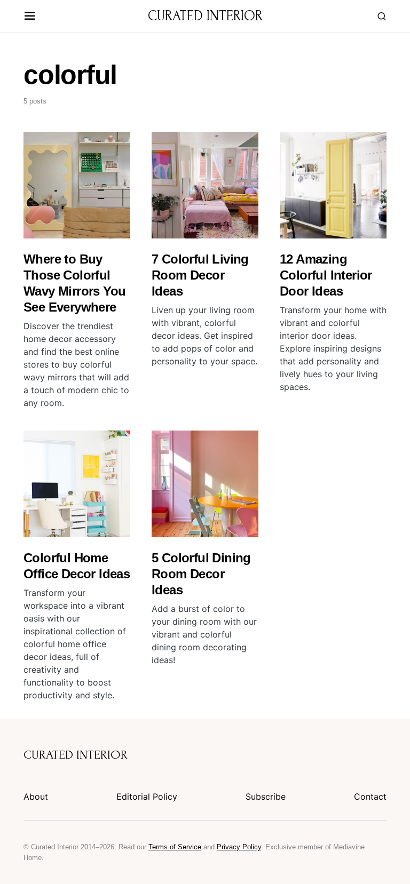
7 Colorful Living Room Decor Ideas (200, 275)
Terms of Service (174, 847)
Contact (370, 796)
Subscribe (266, 796)
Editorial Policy (146, 796)
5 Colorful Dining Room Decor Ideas (201, 574)
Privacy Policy (239, 847)
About (35, 796)
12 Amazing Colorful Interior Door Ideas (326, 275)
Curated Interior (205, 16)
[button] (29, 16)
